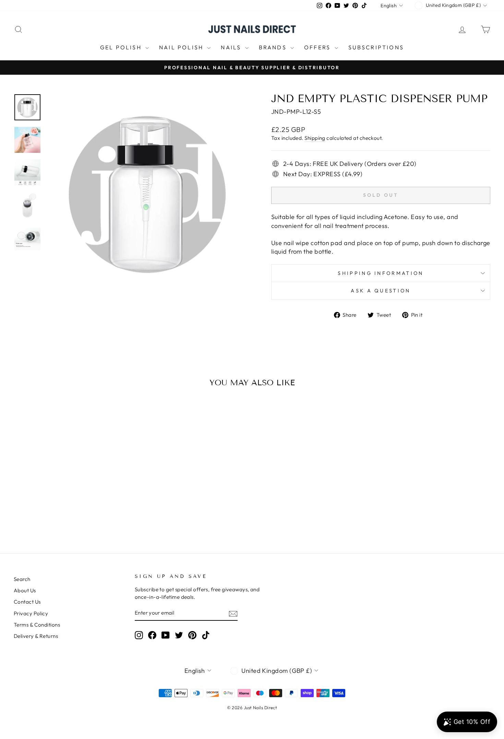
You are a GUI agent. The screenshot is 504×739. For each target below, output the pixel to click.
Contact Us (27, 601)
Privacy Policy (31, 613)
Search (22, 579)
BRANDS (274, 47)
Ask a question (380, 291)
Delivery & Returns (36, 636)
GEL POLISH (122, 47)
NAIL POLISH (182, 47)
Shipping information (380, 273)
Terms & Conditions (37, 624)
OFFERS (318, 47)
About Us (25, 590)
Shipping (314, 138)
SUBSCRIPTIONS (376, 47)
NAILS (232, 47)
